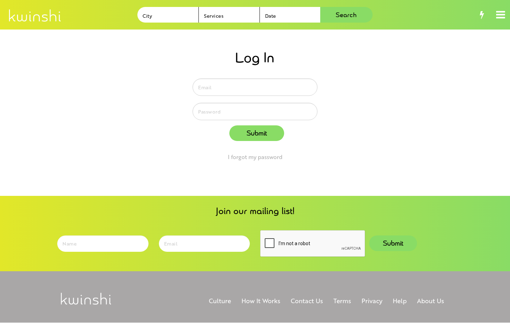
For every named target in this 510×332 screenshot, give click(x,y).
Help (400, 300)
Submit (257, 133)
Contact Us (307, 300)
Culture (220, 300)
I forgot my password (255, 156)
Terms (342, 300)
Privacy (372, 300)
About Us (430, 300)
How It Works (260, 300)
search (346, 15)
